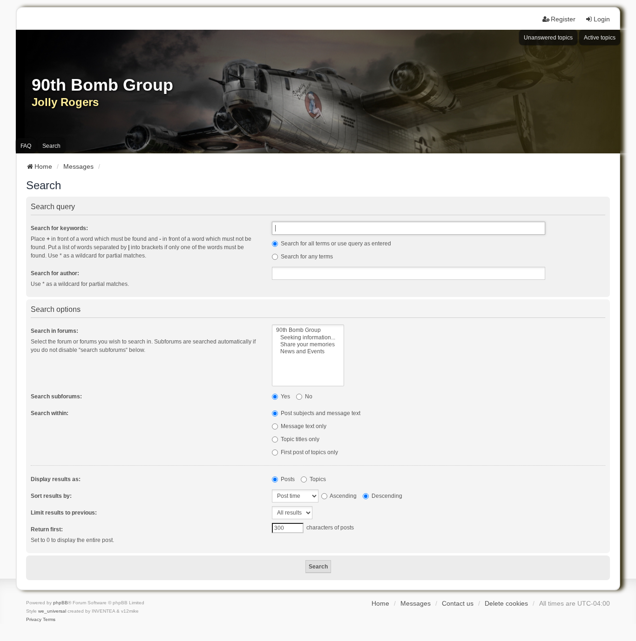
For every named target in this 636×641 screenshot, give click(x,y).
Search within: (49, 413)
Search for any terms (306, 256)
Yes (284, 396)
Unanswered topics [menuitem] (548, 37)
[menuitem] (33, 619)
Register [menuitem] (563, 19)
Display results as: (56, 479)
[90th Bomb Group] (308, 330)
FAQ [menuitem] (25, 146)
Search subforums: (56, 396)
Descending (386, 496)
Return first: (47, 529)
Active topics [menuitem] (600, 37)
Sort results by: (51, 496)
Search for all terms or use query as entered (335, 243)
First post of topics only (308, 452)
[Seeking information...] (308, 337)
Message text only (302, 426)
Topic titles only (299, 439)
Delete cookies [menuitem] (506, 603)
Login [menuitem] (602, 19)
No (308, 396)
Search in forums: (54, 331)
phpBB (60, 602)
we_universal (52, 611)
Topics (317, 479)
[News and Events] (308, 351)
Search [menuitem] (51, 146)
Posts (287, 479)
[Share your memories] (308, 344)
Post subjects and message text (319, 413)
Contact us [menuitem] (458, 603)
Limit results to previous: (64, 512)
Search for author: (55, 273)
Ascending (343, 496)
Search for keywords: (59, 228)
